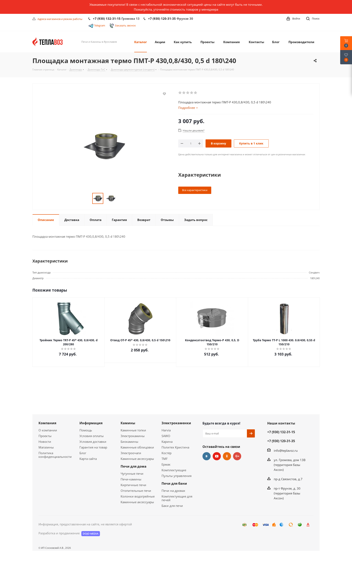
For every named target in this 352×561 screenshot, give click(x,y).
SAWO (166, 436)
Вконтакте (206, 456)
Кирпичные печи (133, 485)
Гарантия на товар (93, 447)
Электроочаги (131, 453)
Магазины (46, 447)
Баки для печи (172, 506)
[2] (184, 92)
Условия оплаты (91, 436)
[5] (196, 92)
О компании (47, 430)
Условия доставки (92, 442)
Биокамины (129, 442)
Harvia (166, 430)
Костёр (167, 453)
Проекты (45, 436)
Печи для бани (174, 483)
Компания (47, 423)
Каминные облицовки (137, 447)
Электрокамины (133, 436)
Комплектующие (174, 470)
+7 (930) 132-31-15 (107, 18)
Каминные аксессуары (137, 459)
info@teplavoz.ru (286, 450)
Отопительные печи (136, 491)
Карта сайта (88, 459)
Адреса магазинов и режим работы (59, 19)
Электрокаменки (176, 423)
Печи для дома (133, 466)
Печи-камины (131, 479)
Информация (90, 423)
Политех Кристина (175, 447)
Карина (167, 442)
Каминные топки (133, 430)
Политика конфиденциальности (55, 455)
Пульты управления (176, 476)
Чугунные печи (132, 473)
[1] (180, 92)
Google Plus (237, 456)
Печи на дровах (173, 491)
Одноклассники (227, 456)
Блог (82, 453)
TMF (165, 459)
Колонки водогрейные (138, 496)
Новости (44, 442)
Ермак (166, 464)
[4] (192, 92)
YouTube (217, 456)
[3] (188, 92)
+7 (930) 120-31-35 (162, 18)
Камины (128, 423)
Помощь (85, 430)
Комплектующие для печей (177, 498)
